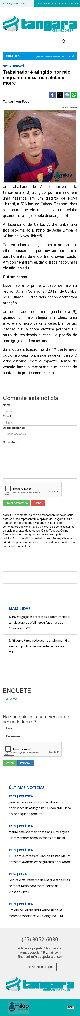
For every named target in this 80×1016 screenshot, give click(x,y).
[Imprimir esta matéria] (67, 95)
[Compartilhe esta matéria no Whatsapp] (74, 95)
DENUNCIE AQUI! (40, 967)
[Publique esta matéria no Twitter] (60, 95)
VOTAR (9, 763)
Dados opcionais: (14, 428)
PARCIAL (25, 763)
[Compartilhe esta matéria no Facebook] (52, 95)
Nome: (7, 405)
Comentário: (11, 442)
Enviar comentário (16, 503)
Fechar (38, 503)
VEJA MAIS (12, 699)
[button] (64, 41)
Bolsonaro (12, 736)
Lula (8, 728)
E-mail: (7, 416)
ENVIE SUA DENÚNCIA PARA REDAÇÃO (57, 3)
